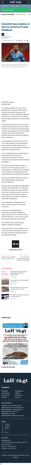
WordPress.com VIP (6, 36)
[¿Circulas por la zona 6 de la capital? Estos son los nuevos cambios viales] (5, 282)
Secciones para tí (11, 19)
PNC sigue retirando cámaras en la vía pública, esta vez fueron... (19, 288)
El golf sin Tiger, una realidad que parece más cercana (8, 257)
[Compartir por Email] (25, 40)
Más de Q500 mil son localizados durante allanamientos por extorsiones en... (18, 273)
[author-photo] (15, 247)
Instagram (7, 426)
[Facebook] (3, 424)
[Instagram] (3, 426)
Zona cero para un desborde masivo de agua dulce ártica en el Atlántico (22, 258)
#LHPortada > (6, 318)
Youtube (7, 432)
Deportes (22, 19)
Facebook (7, 424)
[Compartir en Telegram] (27, 40)
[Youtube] (3, 432)
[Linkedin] (3, 428)
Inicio (3, 19)
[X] (3, 430)
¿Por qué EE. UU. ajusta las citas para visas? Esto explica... (19, 295)
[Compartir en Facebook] (20, 40)
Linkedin (7, 428)
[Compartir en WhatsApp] (17, 40)
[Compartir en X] (22, 40)
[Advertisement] (15, 85)
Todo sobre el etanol (21, 14)
